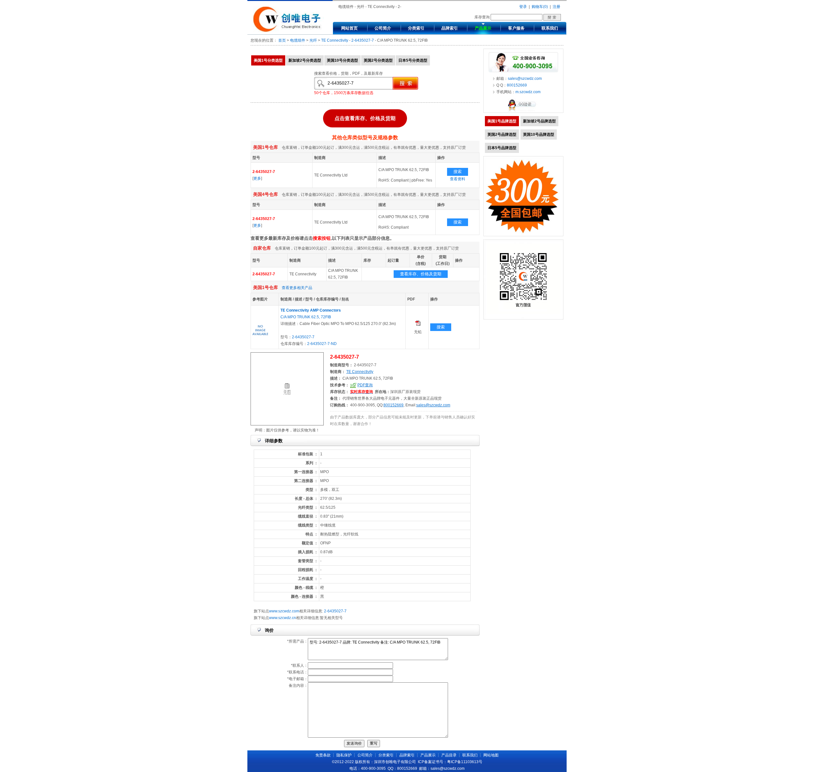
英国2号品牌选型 (501, 134)
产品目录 (449, 755)
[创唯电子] (288, 31)
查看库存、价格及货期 (420, 274)
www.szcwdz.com (284, 611)
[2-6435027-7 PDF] (417, 324)
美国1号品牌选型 (501, 121)
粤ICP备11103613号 (464, 762)
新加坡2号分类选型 (304, 60)
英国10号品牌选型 (538, 134)
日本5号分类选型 (412, 60)
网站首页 (349, 28)
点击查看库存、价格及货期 (365, 117)
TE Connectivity (334, 40)
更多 (257, 178)
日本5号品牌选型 (501, 148)
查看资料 (457, 179)
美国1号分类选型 (268, 60)
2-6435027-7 (362, 40)
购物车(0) (540, 6)
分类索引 (416, 28)
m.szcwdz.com (528, 92)
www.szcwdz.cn (282, 618)
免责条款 (323, 755)
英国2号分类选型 (378, 60)
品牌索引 (449, 28)
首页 (282, 40)
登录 (523, 6)
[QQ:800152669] (523, 111)
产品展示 (483, 28)
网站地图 (491, 755)
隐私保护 (344, 755)
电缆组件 (297, 40)
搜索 (457, 171)
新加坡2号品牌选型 (539, 121)
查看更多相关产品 (297, 288)
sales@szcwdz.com (433, 405)
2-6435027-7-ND (322, 343)
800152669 (393, 405)
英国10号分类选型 (342, 60)
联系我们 (550, 28)
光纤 (313, 40)
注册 (556, 6)
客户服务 (516, 28)
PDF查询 (365, 385)
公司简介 (383, 28)
